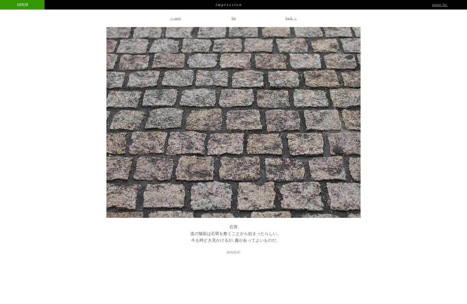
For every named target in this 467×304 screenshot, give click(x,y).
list (234, 18)
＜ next (175, 18)
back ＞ (291, 18)
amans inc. (440, 5)
